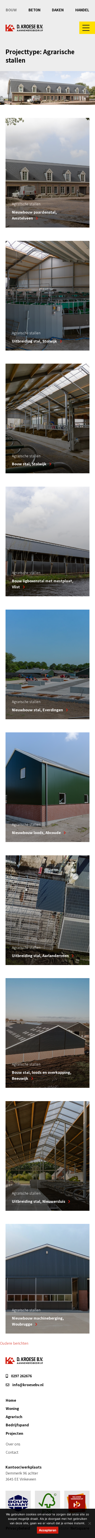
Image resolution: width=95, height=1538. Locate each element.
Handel (82, 9)
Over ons (13, 1444)
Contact (12, 1452)
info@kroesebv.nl (27, 1384)
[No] (89, 1523)
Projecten (14, 1433)
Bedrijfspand (17, 1424)
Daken (58, 9)
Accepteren (47, 1530)
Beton (34, 9)
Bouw (11, 9)
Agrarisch (14, 1416)
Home (11, 1400)
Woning (12, 1408)
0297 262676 (21, 1375)
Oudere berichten (14, 1343)
